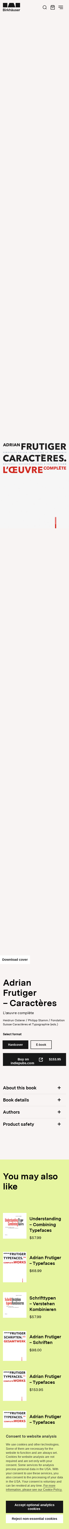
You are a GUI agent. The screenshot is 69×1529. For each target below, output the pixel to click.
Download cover (15, 959)
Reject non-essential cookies (34, 1519)
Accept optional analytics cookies (35, 1507)
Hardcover (15, 1044)
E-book (41, 1044)
